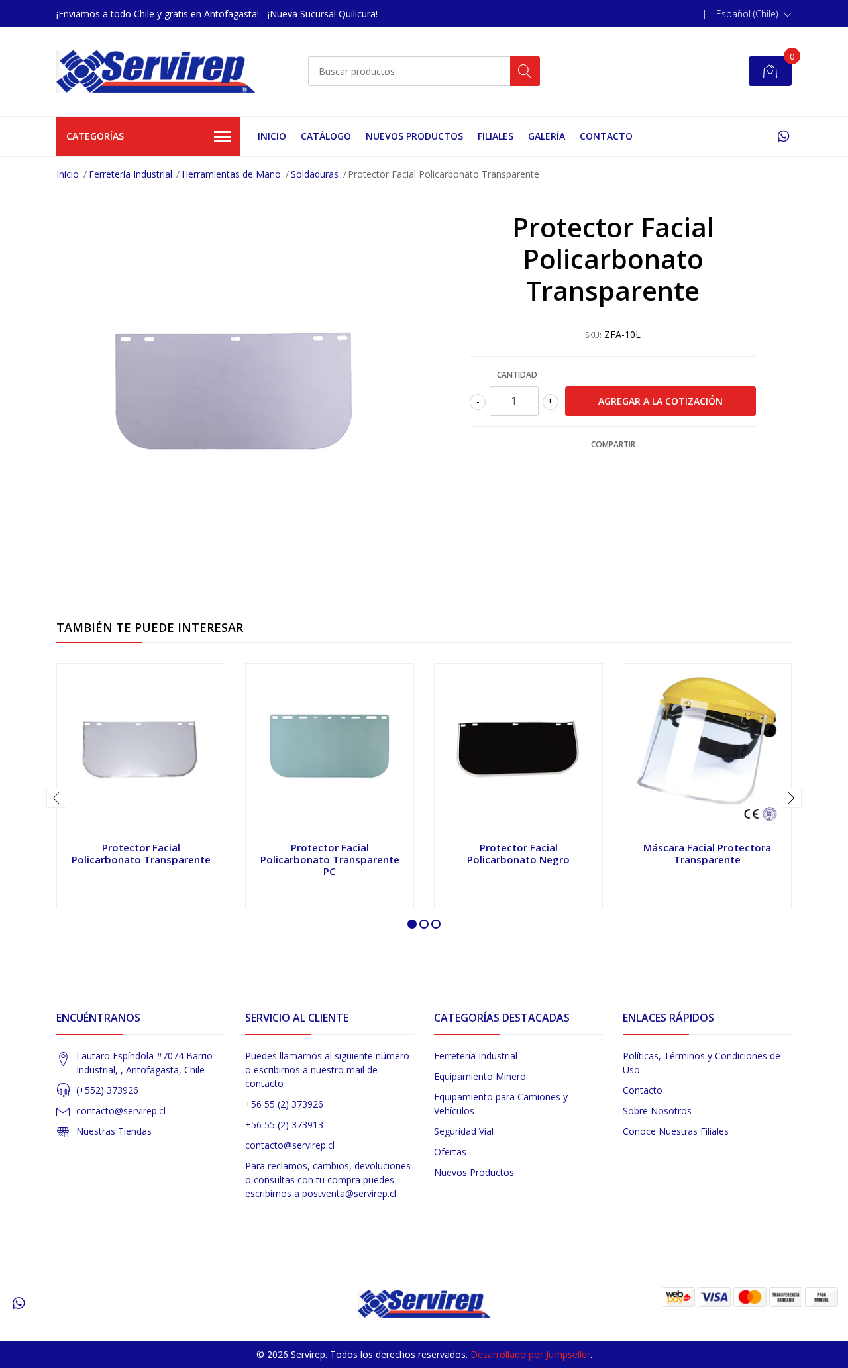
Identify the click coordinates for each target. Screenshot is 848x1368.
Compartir (613, 444)
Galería (546, 136)
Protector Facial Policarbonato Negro (518, 853)
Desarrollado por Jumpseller (530, 1354)
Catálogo (326, 136)
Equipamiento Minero (480, 1076)
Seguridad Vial (464, 1131)
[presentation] (56, 798)
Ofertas (450, 1151)
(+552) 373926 (107, 1090)
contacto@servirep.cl (121, 1110)
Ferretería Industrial (130, 174)
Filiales (495, 136)
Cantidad (517, 374)
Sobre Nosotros (657, 1110)
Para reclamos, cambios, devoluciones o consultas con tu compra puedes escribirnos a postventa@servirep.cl (328, 1179)
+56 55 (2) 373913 (284, 1124)
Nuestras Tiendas (114, 1131)
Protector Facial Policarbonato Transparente (141, 853)
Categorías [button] (95, 136)
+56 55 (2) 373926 (284, 1104)
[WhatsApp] (783, 136)
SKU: (593, 335)
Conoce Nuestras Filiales (676, 1131)
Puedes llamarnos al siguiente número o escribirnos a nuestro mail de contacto (327, 1069)
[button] (754, 14)
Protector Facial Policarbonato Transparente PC (329, 859)
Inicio (272, 136)
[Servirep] (155, 71)
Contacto (606, 136)
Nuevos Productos (414, 136)
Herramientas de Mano (231, 174)
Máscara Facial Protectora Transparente (707, 853)
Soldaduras (315, 174)
